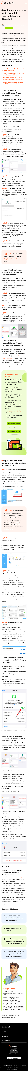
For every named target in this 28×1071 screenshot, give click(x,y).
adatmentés (9, 27)
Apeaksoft (4, 1015)
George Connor (9, 25)
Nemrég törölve (21, 877)
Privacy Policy (14, 1069)
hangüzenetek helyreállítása (11, 259)
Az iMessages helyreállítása (13, 411)
